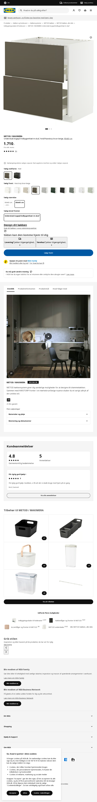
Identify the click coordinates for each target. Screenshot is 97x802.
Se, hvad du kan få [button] (37, 263)
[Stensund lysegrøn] (91, 190)
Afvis (25, 793)
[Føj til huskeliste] (90, 37)
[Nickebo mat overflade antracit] (63, 190)
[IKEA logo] (9, 10)
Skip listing (8, 644)
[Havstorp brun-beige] (35, 190)
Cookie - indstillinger (42, 793)
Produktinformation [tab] (26, 289)
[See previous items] (6, 648)
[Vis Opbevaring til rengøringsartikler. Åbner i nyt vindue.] (71, 528)
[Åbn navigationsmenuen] (90, 10)
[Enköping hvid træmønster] (17, 190)
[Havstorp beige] (26, 190)
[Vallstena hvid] (8, 190)
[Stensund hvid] (82, 190)
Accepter (12, 793)
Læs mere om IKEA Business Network (18, 698)
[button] (20, 401)
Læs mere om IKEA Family (14, 678)
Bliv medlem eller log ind (18, 263)
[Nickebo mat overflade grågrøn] (72, 190)
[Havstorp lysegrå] (45, 190)
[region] (48, 79)
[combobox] (43, 10)
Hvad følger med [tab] (60, 289)
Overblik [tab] (10, 289)
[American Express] (66, 759)
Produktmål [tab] (44, 289)
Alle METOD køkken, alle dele (81, 627)
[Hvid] (8, 175)
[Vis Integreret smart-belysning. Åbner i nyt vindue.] (71, 583)
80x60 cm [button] (68, 138)
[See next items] (6, 652)
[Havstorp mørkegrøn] (54, 190)
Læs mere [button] (70, 274)
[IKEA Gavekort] (73, 759)
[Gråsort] (17, 175)
